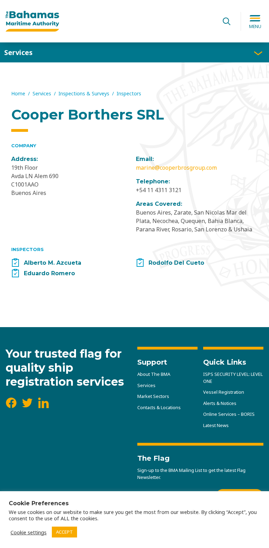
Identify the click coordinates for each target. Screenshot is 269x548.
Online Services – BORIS (229, 414)
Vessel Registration (223, 392)
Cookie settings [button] (29, 532)
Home (18, 93)
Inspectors (129, 93)
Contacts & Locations (159, 407)
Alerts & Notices (219, 403)
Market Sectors (153, 396)
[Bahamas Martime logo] (109, 21)
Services (18, 52)
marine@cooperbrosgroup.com (176, 167)
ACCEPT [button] (64, 532)
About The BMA (153, 374)
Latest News (216, 425)
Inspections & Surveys (83, 93)
